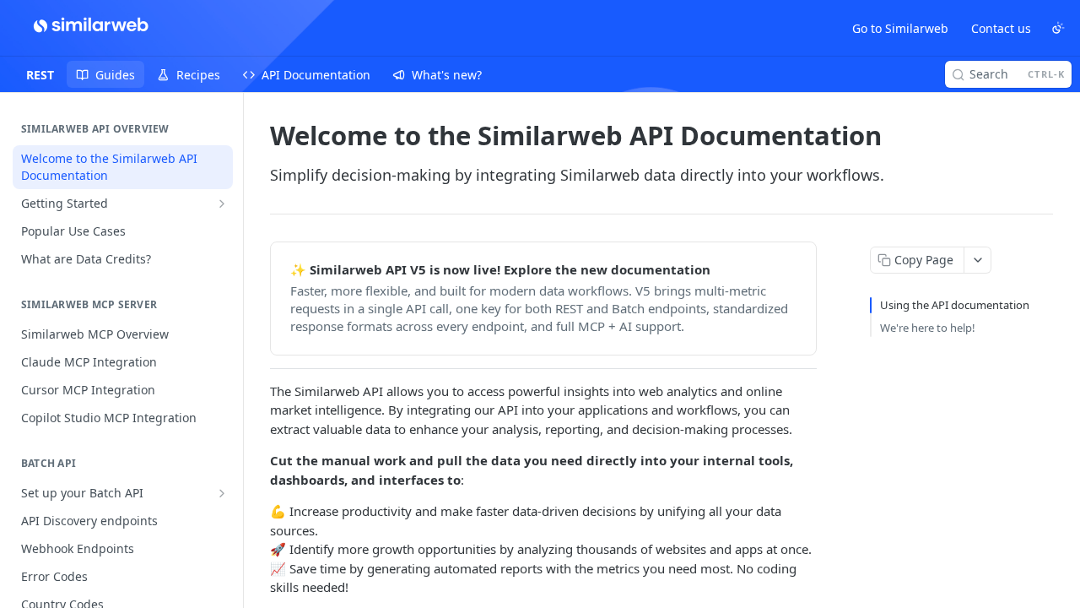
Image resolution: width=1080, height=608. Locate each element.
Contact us (1001, 28)
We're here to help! (927, 327)
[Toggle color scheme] (1058, 27)
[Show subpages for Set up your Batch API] (222, 493)
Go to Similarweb (900, 28)
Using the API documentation (954, 304)
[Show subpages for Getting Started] (222, 203)
